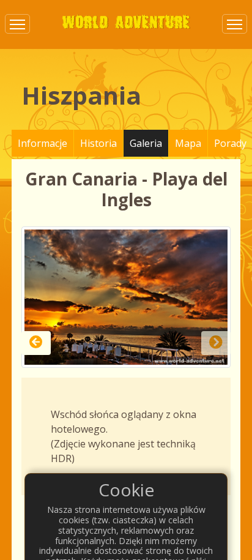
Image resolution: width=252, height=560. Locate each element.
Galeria (146, 143)
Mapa (188, 143)
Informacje (42, 143)
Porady (230, 143)
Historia (98, 143)
